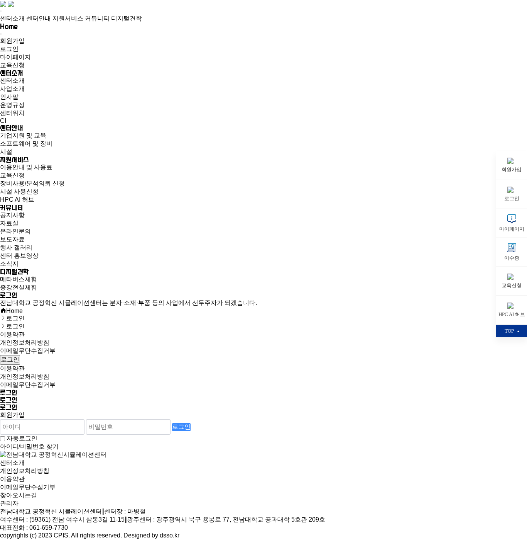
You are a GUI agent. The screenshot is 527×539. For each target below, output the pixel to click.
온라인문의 (15, 231)
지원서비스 (67, 18)
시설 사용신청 (19, 191)
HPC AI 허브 (17, 199)
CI (3, 120)
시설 (6, 151)
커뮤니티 (97, 18)
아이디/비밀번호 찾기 (29, 446)
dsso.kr (169, 535)
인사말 (9, 97)
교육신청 (12, 65)
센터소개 (12, 18)
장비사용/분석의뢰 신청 (32, 183)
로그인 (9, 49)
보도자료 (12, 239)
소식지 (9, 263)
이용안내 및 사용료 (26, 167)
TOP (509, 331)
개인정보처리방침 (24, 342)
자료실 (9, 223)
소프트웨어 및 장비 (26, 143)
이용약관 (12, 334)
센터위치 (12, 113)
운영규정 (12, 105)
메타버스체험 (18, 279)
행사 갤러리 (16, 247)
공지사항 (12, 215)
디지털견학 (126, 18)
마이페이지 (15, 57)
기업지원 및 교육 (23, 135)
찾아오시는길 (18, 495)
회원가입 (12, 40)
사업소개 (12, 88)
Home (9, 26)
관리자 (9, 503)
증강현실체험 (18, 287)
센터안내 (38, 18)
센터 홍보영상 (19, 255)
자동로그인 (22, 438)
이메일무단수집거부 (28, 350)
